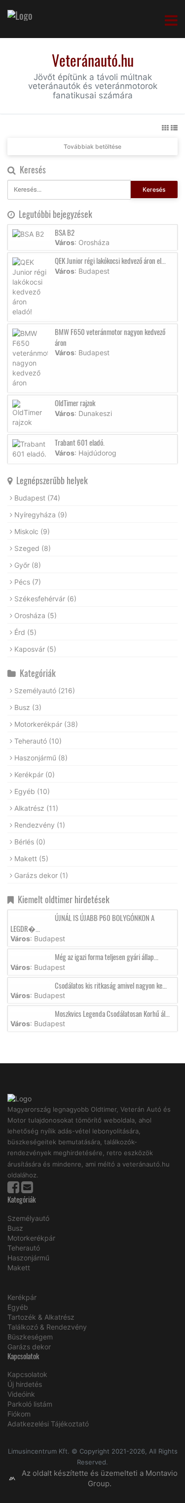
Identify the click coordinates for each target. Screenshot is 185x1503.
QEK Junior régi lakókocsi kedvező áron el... (110, 260)
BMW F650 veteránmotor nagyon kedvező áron (110, 336)
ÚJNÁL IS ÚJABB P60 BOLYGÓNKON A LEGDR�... (82, 922)
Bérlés (29, 841)
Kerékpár (34, 774)
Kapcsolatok (27, 1374)
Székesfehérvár (45, 598)
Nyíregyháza (40, 514)
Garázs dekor (41, 875)
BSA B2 (64, 232)
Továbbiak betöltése (92, 146)
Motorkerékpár (46, 724)
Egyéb (32, 791)
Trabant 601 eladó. (80, 442)
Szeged (32, 548)
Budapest (37, 498)
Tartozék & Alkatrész (40, 1317)
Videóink (21, 1394)
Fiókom (19, 1414)
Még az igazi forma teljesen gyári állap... (106, 956)
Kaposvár (35, 649)
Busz (27, 707)
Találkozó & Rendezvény (47, 1327)
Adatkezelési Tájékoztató (48, 1424)
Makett (31, 858)
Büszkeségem (30, 1337)
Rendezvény (39, 825)
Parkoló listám (29, 1404)
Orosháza (35, 615)
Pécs (27, 582)
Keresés (154, 189)
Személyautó (44, 690)
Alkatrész (36, 808)
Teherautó (38, 741)
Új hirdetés (24, 1384)
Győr (27, 565)
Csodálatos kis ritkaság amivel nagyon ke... (111, 985)
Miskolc (32, 531)
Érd (25, 632)
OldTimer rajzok (75, 402)
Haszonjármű (41, 757)
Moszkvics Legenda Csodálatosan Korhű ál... (112, 1013)
